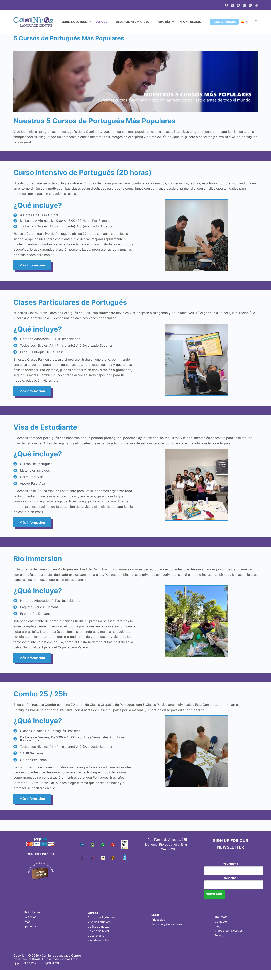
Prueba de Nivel (98, 931)
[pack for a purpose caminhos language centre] (40, 871)
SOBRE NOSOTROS (74, 21)
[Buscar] (256, 21)
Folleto (219, 935)
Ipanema (30, 926)
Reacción (30, 917)
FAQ (27, 921)
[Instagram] (238, 5)
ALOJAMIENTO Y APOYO (132, 21)
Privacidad (158, 919)
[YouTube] (250, 5)
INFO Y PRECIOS (190, 21)
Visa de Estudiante (100, 922)
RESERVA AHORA (224, 21)
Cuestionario (96, 935)
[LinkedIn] (244, 5)
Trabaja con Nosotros (229, 930)
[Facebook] (226, 5)
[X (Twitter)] (232, 5)
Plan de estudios (98, 940)
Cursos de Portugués (101, 917)
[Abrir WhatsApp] (261, 960)
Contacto (221, 921)
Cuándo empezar (99, 926)
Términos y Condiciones (166, 924)
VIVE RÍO (164, 21)
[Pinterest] (256, 5)
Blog (218, 926)
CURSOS (101, 21)
